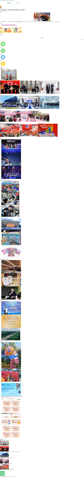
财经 (9, 0)
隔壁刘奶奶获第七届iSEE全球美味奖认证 (4, 259)
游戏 (4, 0)
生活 (6, 0)
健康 (10, 0)
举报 (0, 34)
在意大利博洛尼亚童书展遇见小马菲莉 (4, 218)
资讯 (1, 0)
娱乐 (2, 0)
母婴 (7, 0)
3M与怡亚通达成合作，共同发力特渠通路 (4, 68)
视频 (8, 0)
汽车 (13, 0)
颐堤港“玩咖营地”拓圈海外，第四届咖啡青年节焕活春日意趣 (6, 180)
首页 (0, 0)
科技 (14, 0)
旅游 (5, 0)
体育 (3, 0)
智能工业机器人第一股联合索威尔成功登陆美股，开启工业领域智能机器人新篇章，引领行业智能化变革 (11, 396)
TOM (0, 179)
